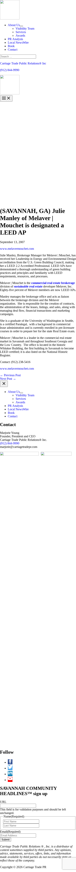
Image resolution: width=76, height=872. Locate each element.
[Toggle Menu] (21, 26)
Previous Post (10, 375)
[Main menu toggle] (6, 98)
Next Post (8, 378)
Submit (6, 839)
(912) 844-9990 (9, 70)
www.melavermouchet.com (17, 248)
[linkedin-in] (11, 774)
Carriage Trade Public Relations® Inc (23, 63)
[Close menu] (4, 384)
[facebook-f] (11, 762)
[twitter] (11, 768)
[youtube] (10, 779)
